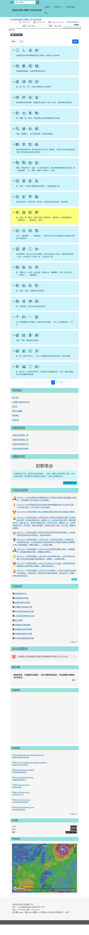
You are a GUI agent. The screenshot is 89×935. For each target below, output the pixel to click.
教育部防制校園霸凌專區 (19, 772)
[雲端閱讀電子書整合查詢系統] (28, 755)
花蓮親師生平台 (21, 594)
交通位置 (15, 420)
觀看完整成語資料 (70, 483)
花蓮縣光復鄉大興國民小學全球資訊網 (26, 10)
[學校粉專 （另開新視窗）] (10, 2)
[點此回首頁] (44, 30)
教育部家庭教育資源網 (18, 809)
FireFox (29, 912)
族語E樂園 (19, 620)
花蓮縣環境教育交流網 (23, 634)
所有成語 (17, 35)
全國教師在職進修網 (22, 625)
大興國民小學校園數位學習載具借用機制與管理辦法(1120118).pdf (43, 656)
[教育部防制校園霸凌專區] (23, 770)
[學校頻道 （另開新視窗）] (12, 2)
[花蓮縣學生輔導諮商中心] (23, 777)
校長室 (14, 406)
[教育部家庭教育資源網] (23, 807)
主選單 (47, 7)
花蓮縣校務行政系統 (22, 602)
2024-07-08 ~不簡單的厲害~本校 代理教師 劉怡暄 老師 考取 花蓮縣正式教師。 (46, 512)
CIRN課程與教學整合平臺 (25, 616)
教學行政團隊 (17, 411)
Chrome (20, 912)
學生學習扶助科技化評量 (24, 611)
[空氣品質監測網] (21, 785)
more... (73, 642)
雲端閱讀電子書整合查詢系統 (20, 757)
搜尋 (75, 41)
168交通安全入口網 (17, 794)
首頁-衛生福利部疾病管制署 (20, 802)
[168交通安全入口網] (21, 792)
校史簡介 (15, 398)
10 (61, 382)
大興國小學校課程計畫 (20, 402)
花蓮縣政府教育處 (22, 598)
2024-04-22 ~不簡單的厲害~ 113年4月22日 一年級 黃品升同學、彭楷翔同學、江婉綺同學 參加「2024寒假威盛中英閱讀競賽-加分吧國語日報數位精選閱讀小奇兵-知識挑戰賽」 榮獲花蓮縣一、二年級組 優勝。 (44, 542)
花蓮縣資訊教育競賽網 (23, 629)
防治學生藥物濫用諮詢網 (24, 638)
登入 (46, 13)
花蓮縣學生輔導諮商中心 (19, 780)
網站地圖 (71, 7)
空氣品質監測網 (16, 787)
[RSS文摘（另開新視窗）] (13, 2)
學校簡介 (57, 7)
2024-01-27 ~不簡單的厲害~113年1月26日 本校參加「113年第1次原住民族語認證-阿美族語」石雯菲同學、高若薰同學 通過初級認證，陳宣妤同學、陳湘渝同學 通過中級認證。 (44, 573)
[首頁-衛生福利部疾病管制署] (21, 800)
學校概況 (15, 415)
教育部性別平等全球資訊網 (20, 765)
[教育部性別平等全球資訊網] (29, 762)
